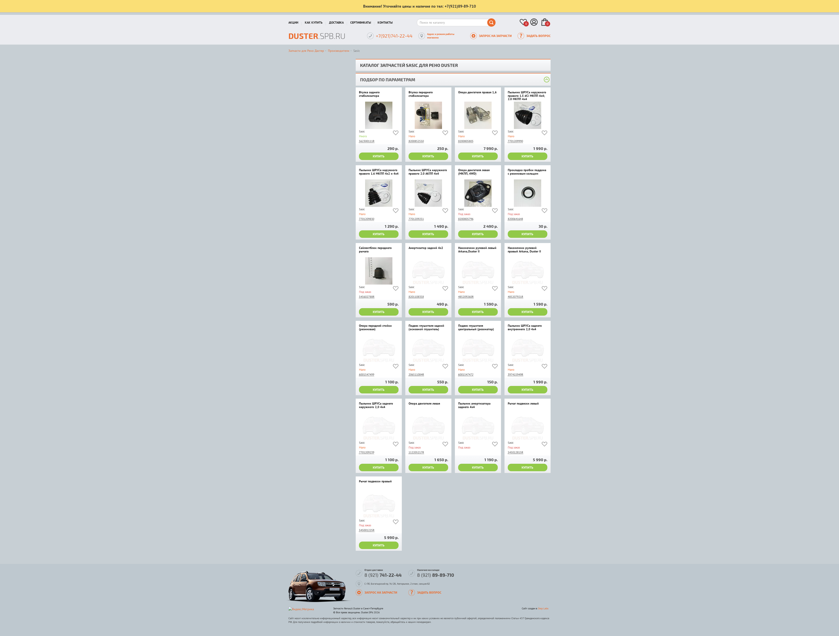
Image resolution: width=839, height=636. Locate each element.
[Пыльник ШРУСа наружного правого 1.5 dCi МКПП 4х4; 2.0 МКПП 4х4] (527, 115)
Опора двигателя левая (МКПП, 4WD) (474, 172)
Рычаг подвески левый (523, 403)
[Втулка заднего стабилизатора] (379, 115)
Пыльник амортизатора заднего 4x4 (474, 405)
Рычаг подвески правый (375, 481)
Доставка (336, 22)
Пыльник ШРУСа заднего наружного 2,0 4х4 (376, 405)
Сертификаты (360, 22)
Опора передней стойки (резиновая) (375, 327)
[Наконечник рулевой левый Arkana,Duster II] (478, 271)
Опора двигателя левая (424, 403)
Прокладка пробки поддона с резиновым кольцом (527, 172)
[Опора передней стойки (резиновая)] (379, 348)
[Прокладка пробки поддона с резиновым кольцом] (527, 193)
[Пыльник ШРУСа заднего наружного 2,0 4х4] (379, 426)
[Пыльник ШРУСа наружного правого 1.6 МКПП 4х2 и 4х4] (379, 193)
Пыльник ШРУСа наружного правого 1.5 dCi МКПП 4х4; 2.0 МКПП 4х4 (527, 96)
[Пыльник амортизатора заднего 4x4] (478, 426)
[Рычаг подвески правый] (379, 504)
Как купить (313, 22)
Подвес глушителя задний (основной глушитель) (426, 327)
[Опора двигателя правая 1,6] (478, 115)
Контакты (385, 22)
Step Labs (543, 608)
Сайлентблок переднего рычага (375, 249)
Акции (293, 22)
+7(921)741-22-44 (394, 35)
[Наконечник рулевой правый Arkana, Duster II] (527, 271)
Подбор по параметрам (387, 79)
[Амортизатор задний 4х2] (428, 271)
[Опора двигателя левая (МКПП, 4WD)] (478, 193)
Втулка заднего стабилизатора (369, 94)
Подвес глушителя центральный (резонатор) (476, 327)
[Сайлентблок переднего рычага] (379, 271)
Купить (379, 156)
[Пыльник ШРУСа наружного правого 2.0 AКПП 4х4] (428, 193)
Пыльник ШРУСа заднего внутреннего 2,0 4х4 (525, 327)
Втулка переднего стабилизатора (421, 94)
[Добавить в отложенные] (396, 134)
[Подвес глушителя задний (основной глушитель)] (428, 348)
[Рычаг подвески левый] (527, 426)
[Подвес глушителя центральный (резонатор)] (478, 348)
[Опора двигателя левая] (428, 426)
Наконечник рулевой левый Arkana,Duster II (477, 249)
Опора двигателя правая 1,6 (477, 92)
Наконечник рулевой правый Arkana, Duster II (524, 249)
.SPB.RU (316, 35)
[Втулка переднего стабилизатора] (428, 115)
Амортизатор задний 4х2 (426, 248)
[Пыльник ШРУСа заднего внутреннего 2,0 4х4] (527, 348)
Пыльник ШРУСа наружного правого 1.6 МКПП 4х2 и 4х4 (379, 172)
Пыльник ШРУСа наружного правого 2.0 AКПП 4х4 (428, 172)
